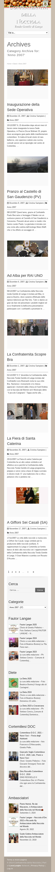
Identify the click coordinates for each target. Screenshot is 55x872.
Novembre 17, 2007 (17, 529)
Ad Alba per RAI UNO (25, 275)
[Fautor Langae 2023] (14, 656)
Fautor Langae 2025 (28, 625)
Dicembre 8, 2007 (16, 203)
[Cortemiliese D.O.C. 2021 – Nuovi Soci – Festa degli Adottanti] (14, 737)
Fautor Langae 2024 (28, 638)
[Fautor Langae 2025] (14, 629)
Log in (10, 869)
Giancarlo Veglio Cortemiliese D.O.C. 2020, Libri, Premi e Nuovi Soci (32, 755)
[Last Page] (33, 572)
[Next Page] (28, 572)
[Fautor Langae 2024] (14, 642)
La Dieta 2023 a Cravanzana (32, 706)
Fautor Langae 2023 (28, 652)
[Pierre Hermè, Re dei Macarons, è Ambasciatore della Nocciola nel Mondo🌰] (14, 808)
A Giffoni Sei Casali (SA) (27, 522)
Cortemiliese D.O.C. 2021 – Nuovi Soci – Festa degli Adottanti (31, 736)
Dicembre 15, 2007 (17, 116)
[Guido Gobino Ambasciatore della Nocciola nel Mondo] (14, 838)
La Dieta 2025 (26, 678)
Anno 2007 (14, 120)
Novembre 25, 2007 (17, 450)
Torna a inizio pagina (17, 860)
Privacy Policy (37, 866)
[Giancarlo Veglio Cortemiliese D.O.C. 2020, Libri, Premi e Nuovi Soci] (14, 756)
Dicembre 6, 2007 (16, 282)
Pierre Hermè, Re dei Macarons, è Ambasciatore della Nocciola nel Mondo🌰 (31, 807)
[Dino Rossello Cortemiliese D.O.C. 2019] (14, 776)
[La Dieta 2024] (14, 696)
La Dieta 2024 (26, 692)
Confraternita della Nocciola (28, 13)
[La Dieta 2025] (14, 683)
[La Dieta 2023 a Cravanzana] (14, 710)
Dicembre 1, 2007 (16, 366)
